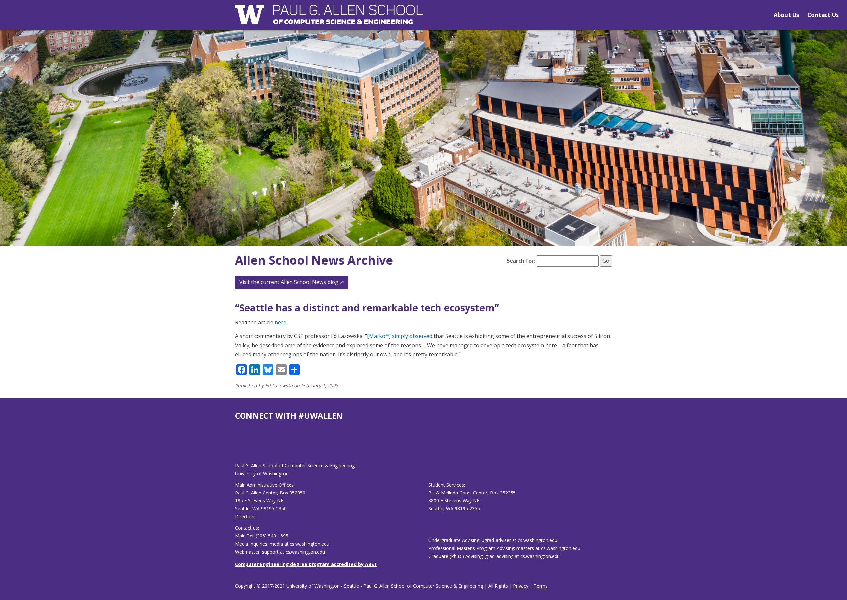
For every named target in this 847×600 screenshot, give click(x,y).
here (280, 322)
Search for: (521, 260)
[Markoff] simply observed (399, 336)
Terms (541, 586)
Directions (246, 516)
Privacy (520, 586)
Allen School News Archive (314, 260)
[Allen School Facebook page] (236, 447)
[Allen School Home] (329, 18)
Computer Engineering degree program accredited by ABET (306, 564)
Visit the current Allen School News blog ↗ (291, 282)
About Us (786, 15)
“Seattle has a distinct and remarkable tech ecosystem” (367, 307)
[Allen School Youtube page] (240, 447)
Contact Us (823, 15)
